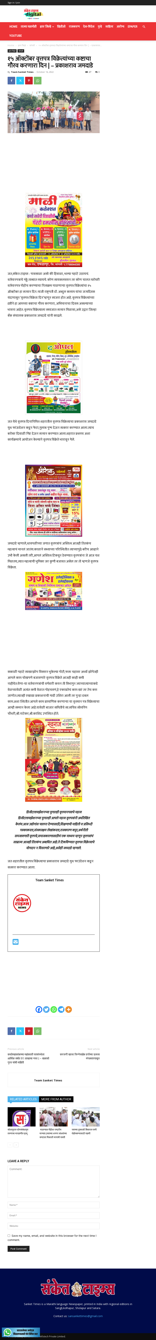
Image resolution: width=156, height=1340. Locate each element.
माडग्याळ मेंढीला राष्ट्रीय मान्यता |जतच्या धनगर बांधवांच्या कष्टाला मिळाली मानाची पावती (53, 1133)
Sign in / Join (14, 2)
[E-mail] (16, 943)
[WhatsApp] (37, 80)
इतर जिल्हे (45, 26)
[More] (68, 1009)
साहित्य (109, 26)
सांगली (32, 45)
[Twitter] (20, 80)
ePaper (132, 26)
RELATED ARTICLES (23, 1099)
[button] (143, 27)
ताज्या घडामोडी (29, 26)
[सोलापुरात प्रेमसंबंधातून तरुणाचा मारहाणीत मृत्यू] (22, 1116)
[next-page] (16, 1145)
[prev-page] (10, 1145)
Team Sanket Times (22, 71)
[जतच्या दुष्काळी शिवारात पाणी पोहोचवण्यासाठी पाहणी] (86, 1116)
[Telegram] (61, 1009)
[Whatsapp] (53, 1009)
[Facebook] (11, 80)
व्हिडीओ (61, 26)
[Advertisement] (53, 165)
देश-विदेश (88, 26)
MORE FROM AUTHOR (56, 1099)
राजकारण (74, 26)
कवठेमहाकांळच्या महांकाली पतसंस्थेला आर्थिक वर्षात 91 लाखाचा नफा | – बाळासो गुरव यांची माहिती (28, 1058)
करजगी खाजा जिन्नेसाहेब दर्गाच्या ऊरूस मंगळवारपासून (80, 1056)
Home (13, 26)
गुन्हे (100, 26)
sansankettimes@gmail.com (85, 1316)
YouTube (15, 35)
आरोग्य (120, 26)
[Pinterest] (29, 80)
